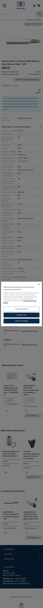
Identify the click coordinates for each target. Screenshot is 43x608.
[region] (21, 304)
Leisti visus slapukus (21, 321)
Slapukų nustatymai (21, 309)
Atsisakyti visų (21, 315)
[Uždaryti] (38, 284)
